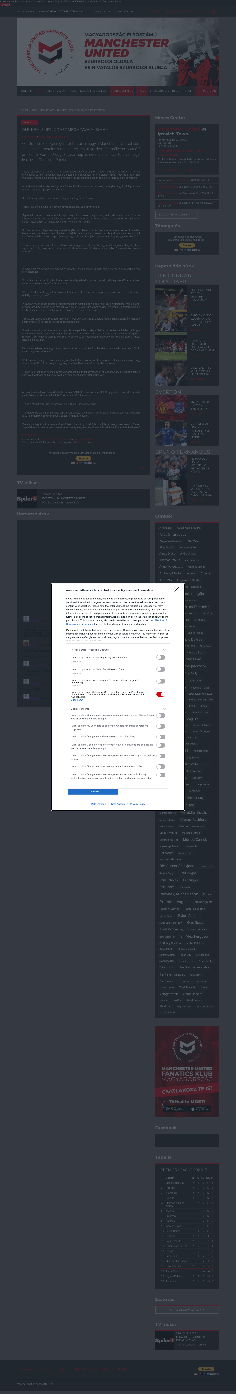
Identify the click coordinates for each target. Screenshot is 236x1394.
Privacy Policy (137, 803)
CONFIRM (93, 791)
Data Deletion (98, 803)
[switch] (160, 657)
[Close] (177, 590)
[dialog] (118, 697)
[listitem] (118, 650)
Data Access (118, 803)
